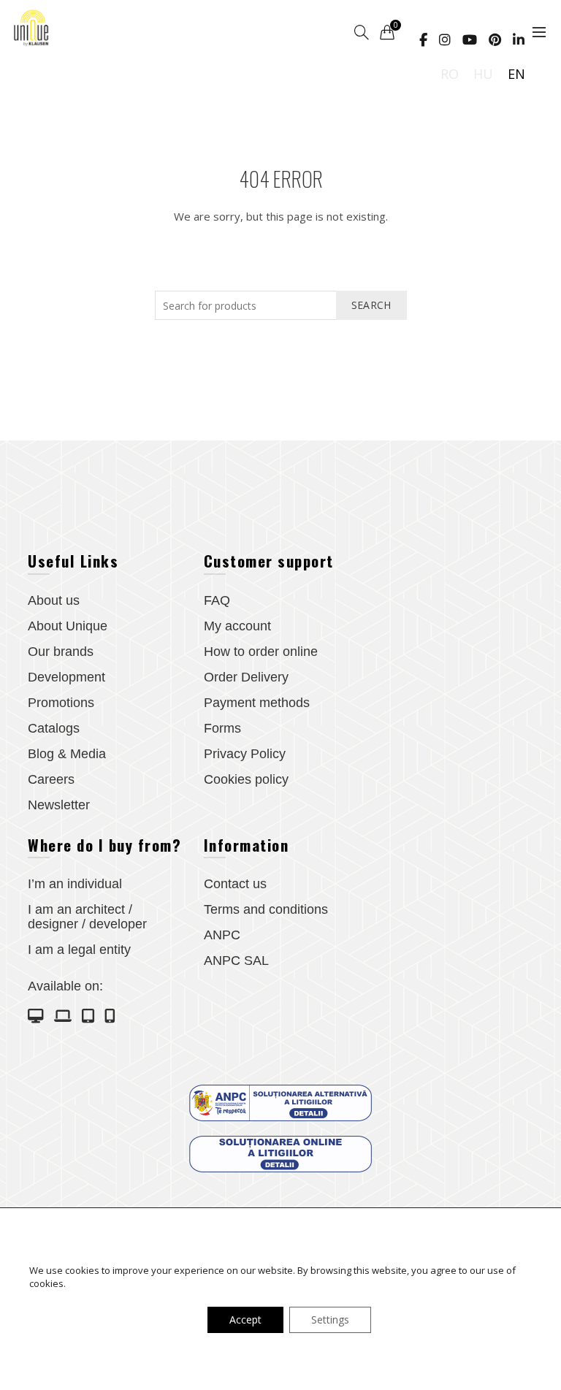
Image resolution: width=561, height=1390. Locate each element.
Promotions (61, 702)
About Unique (67, 626)
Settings (330, 1319)
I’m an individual (75, 884)
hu (483, 74)
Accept (245, 1319)
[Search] (361, 32)
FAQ (217, 600)
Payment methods (257, 702)
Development (66, 677)
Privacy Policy (245, 753)
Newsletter (59, 805)
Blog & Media (67, 753)
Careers (51, 779)
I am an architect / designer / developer (87, 916)
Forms (222, 728)
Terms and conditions (266, 909)
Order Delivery (246, 677)
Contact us (235, 884)
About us (54, 600)
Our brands (61, 651)
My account (237, 626)
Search (371, 305)
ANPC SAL (236, 960)
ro (449, 74)
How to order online (261, 651)
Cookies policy (246, 779)
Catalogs (54, 728)
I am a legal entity (79, 949)
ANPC (222, 935)
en (516, 74)
